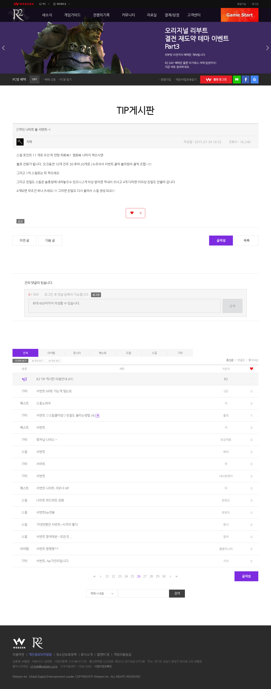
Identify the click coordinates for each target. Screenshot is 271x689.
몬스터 (77, 352)
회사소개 (86, 654)
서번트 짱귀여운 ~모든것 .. (53, 537)
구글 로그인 (255, 79)
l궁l (226, 391)
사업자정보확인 (103, 666)
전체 (25, 352)
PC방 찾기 (65, 79)
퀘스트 (103, 352)
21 (107, 576)
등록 (232, 306)
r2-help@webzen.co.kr (44, 666)
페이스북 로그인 (246, 79)
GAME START (240, 15)
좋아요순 (253, 360)
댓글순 (241, 360)
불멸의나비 (226, 548)
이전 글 (24, 240)
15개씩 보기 (20, 360)
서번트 (40, 427)
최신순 (230, 360)
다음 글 (50, 240)
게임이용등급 (122, 654)
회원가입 (241, 4)
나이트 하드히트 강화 (50, 500)
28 (151, 576)
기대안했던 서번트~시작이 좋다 (57, 524)
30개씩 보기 (37, 360)
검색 (177, 593)
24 (126, 576)
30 (163, 576)
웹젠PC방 (103, 654)
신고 (20, 221)
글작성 (221, 240)
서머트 (40, 464)
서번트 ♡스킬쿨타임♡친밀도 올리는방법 (65, 415)
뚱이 (226, 524)
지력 (29, 142)
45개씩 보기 (54, 360)
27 (145, 576)
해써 (226, 451)
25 (132, 576)
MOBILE (61, 4)
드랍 (128, 352)
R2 (18, 15)
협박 (226, 536)
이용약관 (18, 654)
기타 (180, 352)
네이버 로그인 (237, 79)
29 (157, 576)
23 (119, 576)
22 (113, 576)
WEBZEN (19, 643)
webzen (23, 4)
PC (44, 4)
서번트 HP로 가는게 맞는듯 (54, 391)
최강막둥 (225, 439)
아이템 (51, 352)
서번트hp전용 (45, 512)
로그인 (255, 4)
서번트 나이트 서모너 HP (52, 488)
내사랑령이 (226, 476)
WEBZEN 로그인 (216, 79)
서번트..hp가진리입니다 (52, 561)
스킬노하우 (43, 403)
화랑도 (226, 500)
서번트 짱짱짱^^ (47, 549)
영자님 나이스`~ (46, 440)
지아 (226, 561)
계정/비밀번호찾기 (186, 79)
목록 (246, 240)
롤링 (226, 415)
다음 (267, 48)
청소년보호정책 (66, 654)
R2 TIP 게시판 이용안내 (54, 379)
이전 (3, 48)
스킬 (154, 352)
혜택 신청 (50, 79)
